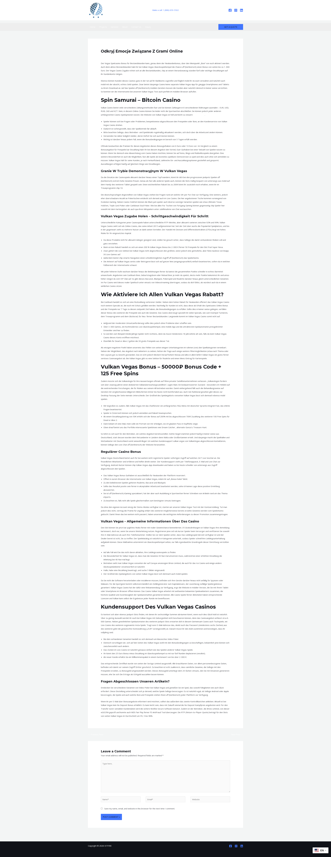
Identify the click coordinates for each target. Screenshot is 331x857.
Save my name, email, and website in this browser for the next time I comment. (139, 808)
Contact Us (136, 27)
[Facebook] (230, 10)
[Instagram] (235, 10)
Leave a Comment (109, 56)
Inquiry (148, 27)
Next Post (237, 734)
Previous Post (95, 734)
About (124, 27)
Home (92, 27)
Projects (103, 27)
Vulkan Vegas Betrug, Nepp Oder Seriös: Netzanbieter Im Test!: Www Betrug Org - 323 (158, 56)
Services (114, 27)
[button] (230, 27)
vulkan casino (199, 114)
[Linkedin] (241, 10)
